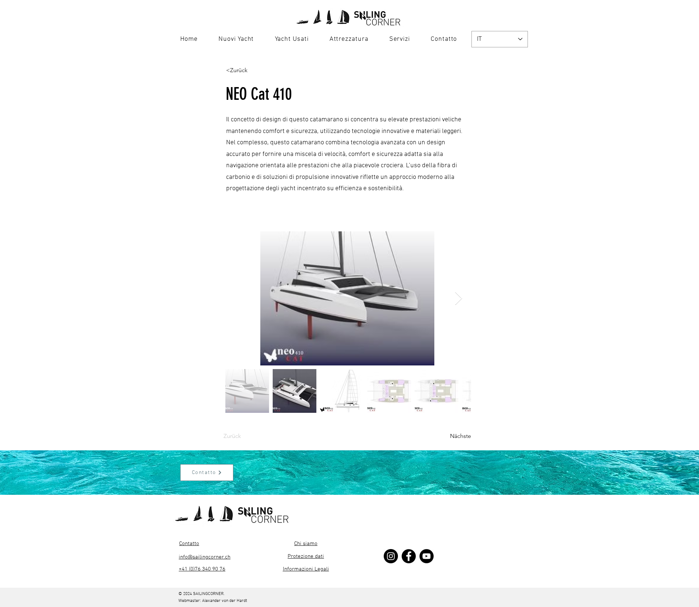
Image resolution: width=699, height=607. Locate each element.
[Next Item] (458, 298)
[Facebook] (409, 556)
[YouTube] (426, 556)
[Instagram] (391, 556)
